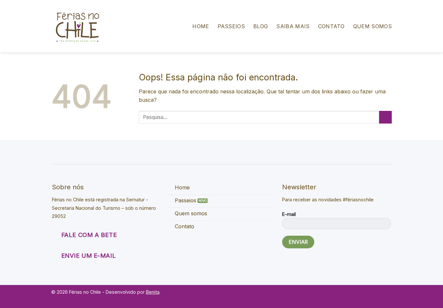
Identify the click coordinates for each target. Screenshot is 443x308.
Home (200, 26)
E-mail (289, 214)
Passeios (231, 26)
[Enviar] (385, 117)
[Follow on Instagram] (387, 295)
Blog (260, 26)
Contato (331, 26)
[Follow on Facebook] (378, 295)
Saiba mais (292, 26)
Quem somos (372, 26)
